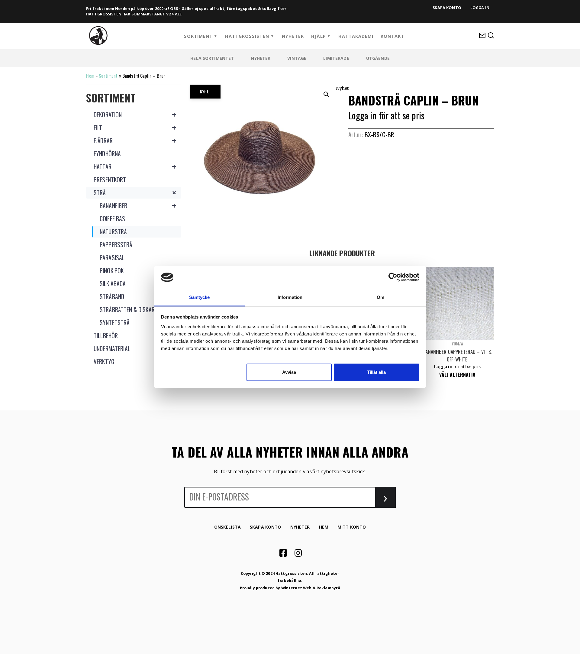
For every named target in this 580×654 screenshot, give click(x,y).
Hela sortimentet (212, 58)
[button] (326, 94)
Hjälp (318, 36)
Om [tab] (380, 297)
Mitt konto (351, 527)
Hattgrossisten (247, 36)
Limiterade (336, 58)
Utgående (378, 58)
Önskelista (227, 527)
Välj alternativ (457, 374)
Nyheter (293, 36)
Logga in (479, 7)
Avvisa (289, 372)
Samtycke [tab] (199, 297)
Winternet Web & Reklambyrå (310, 588)
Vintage (296, 58)
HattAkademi (355, 36)
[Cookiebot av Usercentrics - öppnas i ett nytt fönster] (392, 277)
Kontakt (392, 36)
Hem (90, 75)
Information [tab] (290, 297)
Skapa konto (447, 7)
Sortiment (198, 36)
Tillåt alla (376, 372)
